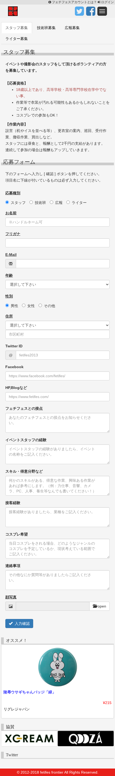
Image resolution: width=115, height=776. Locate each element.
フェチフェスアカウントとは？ (74, 2)
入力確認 (21, 623)
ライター (79, 202)
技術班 (40, 202)
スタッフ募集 (16, 28)
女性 (31, 306)
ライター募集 (16, 39)
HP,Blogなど (16, 387)
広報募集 (72, 28)
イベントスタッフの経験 (26, 440)
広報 (59, 202)
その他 (49, 306)
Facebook (14, 367)
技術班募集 (46, 28)
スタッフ (18, 202)
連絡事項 (12, 566)
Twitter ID (13, 346)
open (101, 606)
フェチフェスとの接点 (24, 408)
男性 (14, 306)
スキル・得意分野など (24, 471)
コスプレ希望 (16, 534)
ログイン (107, 2)
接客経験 (12, 503)
